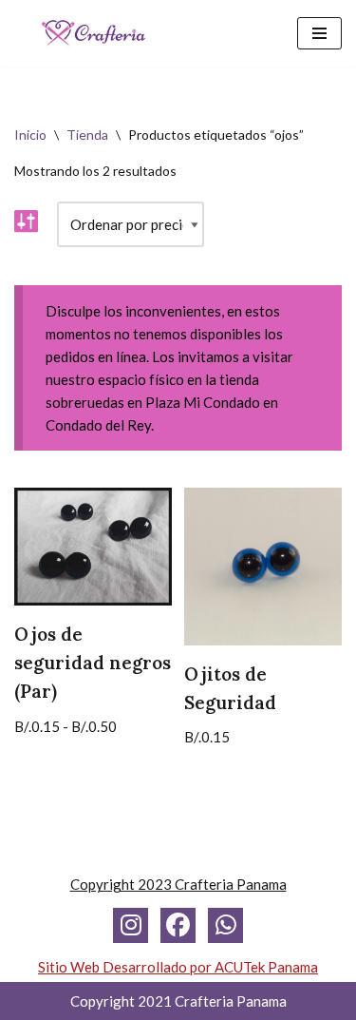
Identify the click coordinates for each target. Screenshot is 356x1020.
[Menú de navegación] (319, 33)
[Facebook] (178, 925)
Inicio (30, 134)
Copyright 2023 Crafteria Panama (178, 884)
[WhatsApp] (225, 925)
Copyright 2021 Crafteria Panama (178, 1001)
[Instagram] (130, 925)
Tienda (87, 134)
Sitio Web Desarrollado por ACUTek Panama (178, 966)
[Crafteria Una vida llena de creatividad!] (93, 33)
